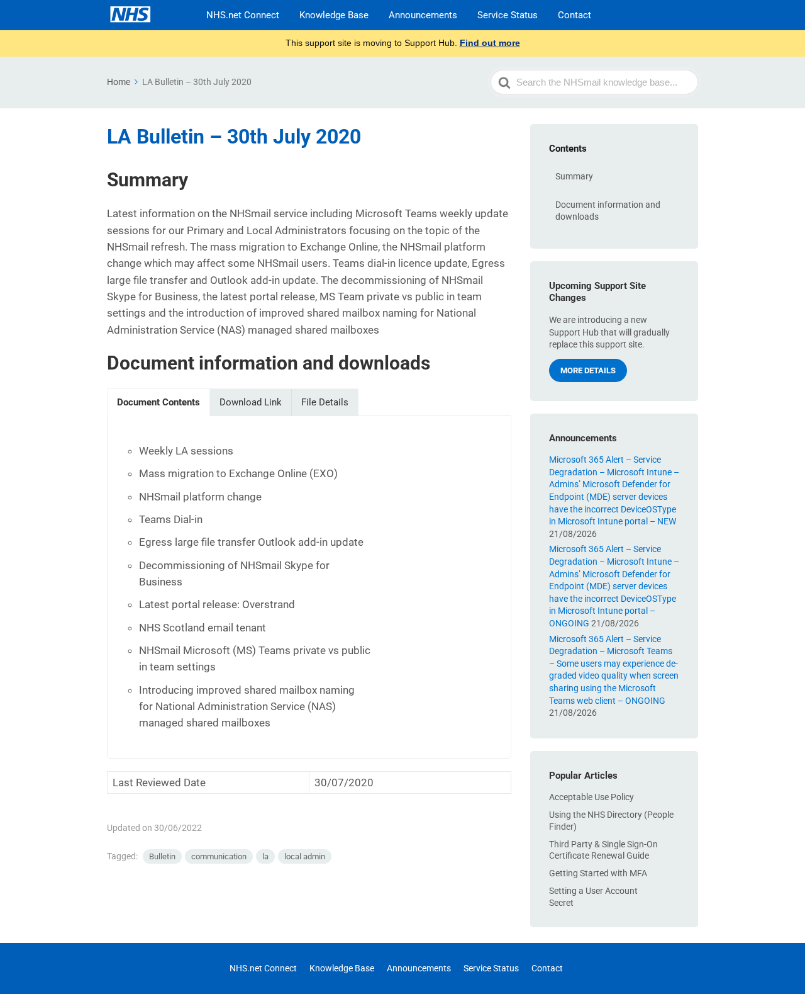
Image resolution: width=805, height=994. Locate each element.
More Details (588, 370)
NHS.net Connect (242, 15)
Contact (574, 15)
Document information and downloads (607, 211)
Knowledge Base (334, 15)
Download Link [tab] (250, 402)
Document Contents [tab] (158, 402)
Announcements (423, 15)
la (265, 856)
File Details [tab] (324, 402)
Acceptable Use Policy (591, 797)
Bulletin (162, 856)
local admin (304, 856)
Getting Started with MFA (598, 873)
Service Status (507, 15)
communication (219, 856)
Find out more (490, 43)
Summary (574, 176)
